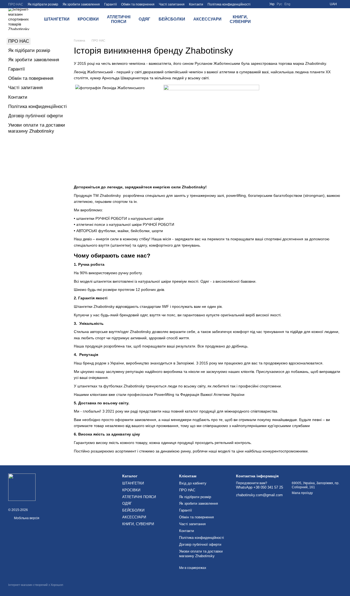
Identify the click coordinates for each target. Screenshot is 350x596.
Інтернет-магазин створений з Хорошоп (35, 584)
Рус (279, 4)
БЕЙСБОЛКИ (172, 19)
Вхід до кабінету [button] (192, 483)
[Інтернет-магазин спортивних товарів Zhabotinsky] (22, 487)
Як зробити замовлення (81, 4)
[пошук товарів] (269, 19)
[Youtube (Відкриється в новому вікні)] (303, 4)
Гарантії (110, 4)
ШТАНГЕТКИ (56, 19)
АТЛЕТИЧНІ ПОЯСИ (118, 19)
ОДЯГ (144, 19)
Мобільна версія (26, 518)
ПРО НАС (15, 4)
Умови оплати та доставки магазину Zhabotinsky (201, 553)
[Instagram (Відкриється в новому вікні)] (310, 4)
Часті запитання (172, 4)
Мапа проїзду (302, 493)
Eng (287, 4)
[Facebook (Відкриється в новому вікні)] (297, 4)
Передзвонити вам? (251, 483)
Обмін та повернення (137, 4)
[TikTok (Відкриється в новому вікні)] (316, 4)
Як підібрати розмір (43, 4)
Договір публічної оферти (35, 115)
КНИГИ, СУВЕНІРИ (240, 19)
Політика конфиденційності (229, 4)
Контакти (196, 4)
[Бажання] (283, 19)
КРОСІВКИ (88, 19)
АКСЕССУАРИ (207, 19)
